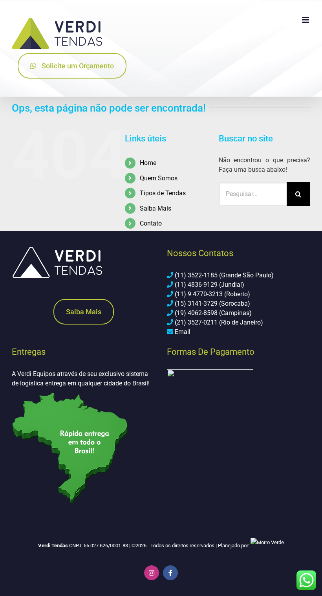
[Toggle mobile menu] (306, 20)
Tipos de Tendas (163, 193)
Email (182, 332)
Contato (151, 223)
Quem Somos (158, 178)
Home (148, 163)
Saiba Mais (155, 208)
